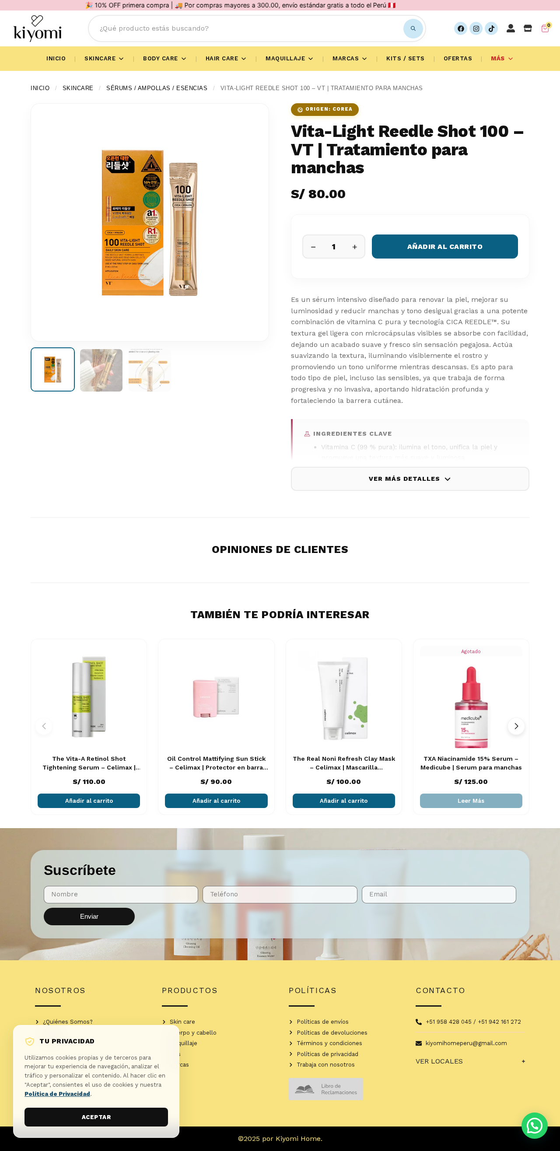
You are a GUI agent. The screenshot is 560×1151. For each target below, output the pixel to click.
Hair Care (222, 58)
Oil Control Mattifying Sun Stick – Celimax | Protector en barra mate (216, 767)
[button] (516, 726)
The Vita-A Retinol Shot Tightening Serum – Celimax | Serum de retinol (89, 767)
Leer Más (471, 801)
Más (498, 58)
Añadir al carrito (445, 246)
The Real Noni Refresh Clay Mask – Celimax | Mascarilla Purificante (344, 767)
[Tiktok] (491, 28)
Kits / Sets (405, 58)
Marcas (345, 58)
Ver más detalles (404, 478)
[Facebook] (460, 28)
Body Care (160, 58)
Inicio (56, 58)
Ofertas (458, 58)
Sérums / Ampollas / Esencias (156, 88)
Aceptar (96, 1117)
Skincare (100, 58)
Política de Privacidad (57, 1094)
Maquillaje (285, 58)
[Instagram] (476, 28)
